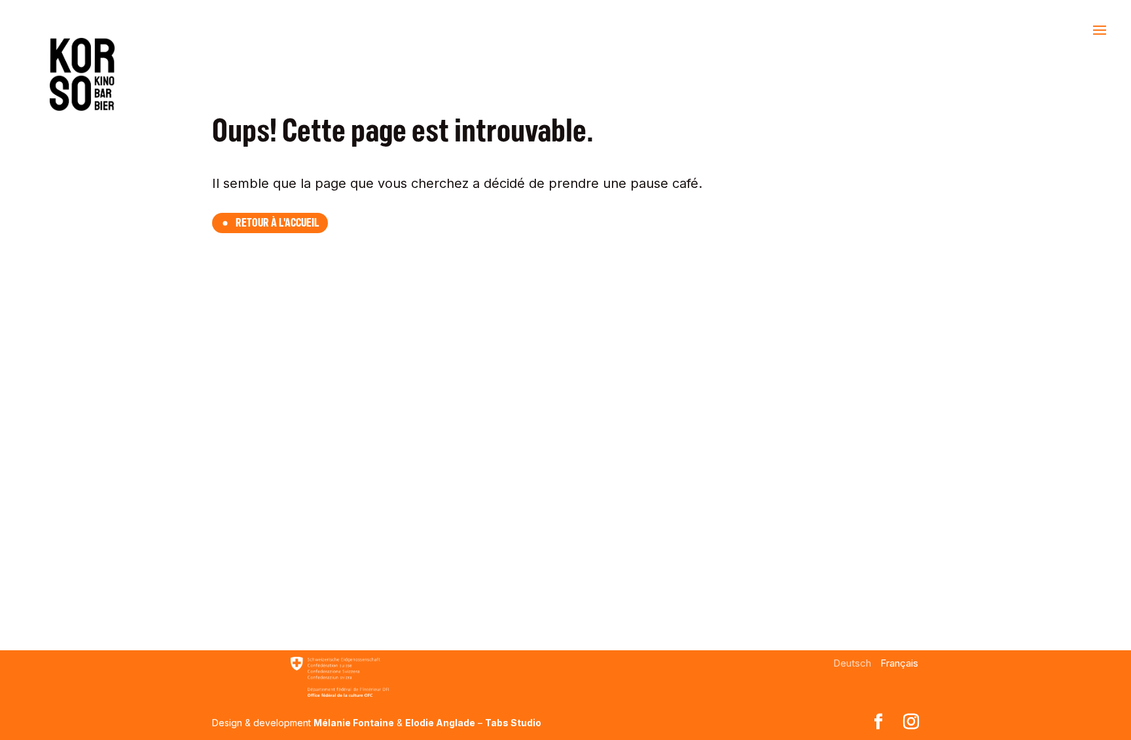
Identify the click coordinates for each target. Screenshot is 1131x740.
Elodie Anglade (440, 722)
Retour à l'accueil (277, 223)
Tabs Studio (513, 722)
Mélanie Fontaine (354, 722)
